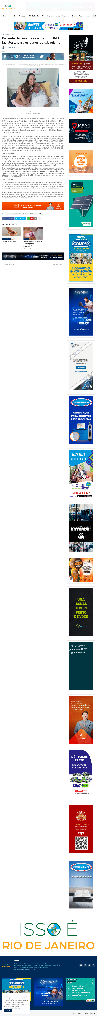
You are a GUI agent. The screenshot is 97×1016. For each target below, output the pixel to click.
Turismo (81, 16)
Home (5, 16)
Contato (85, 1013)
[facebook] (81, 965)
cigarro (13, 34)
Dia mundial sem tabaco (9, 241)
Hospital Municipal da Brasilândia (20, 214)
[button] (88, 16)
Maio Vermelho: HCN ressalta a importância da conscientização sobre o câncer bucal (32, 244)
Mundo (57, 16)
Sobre (79, 1013)
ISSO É (12, 16)
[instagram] (93, 965)
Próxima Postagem (57, 264)
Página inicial (5, 34)
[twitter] (85, 965)
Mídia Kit (92, 1013)
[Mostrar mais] (39, 218)
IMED (31, 214)
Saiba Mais (16, 1008)
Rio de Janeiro (34, 16)
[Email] (35, 218)
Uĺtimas (22, 16)
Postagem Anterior (8, 264)
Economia (65, 16)
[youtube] (89, 965)
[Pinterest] (32, 218)
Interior (49, 16)
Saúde (36, 214)
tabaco (41, 214)
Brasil (74, 16)
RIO (43, 16)
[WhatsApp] (28, 218)
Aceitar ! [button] (8, 1010)
